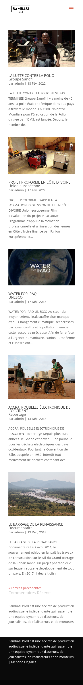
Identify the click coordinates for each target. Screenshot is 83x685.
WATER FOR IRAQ (22, 295)
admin (19, 83)
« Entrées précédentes (25, 588)
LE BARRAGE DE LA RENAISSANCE (35, 526)
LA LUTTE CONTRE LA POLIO (31, 77)
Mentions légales (23, 662)
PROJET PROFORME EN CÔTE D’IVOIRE (39, 184)
